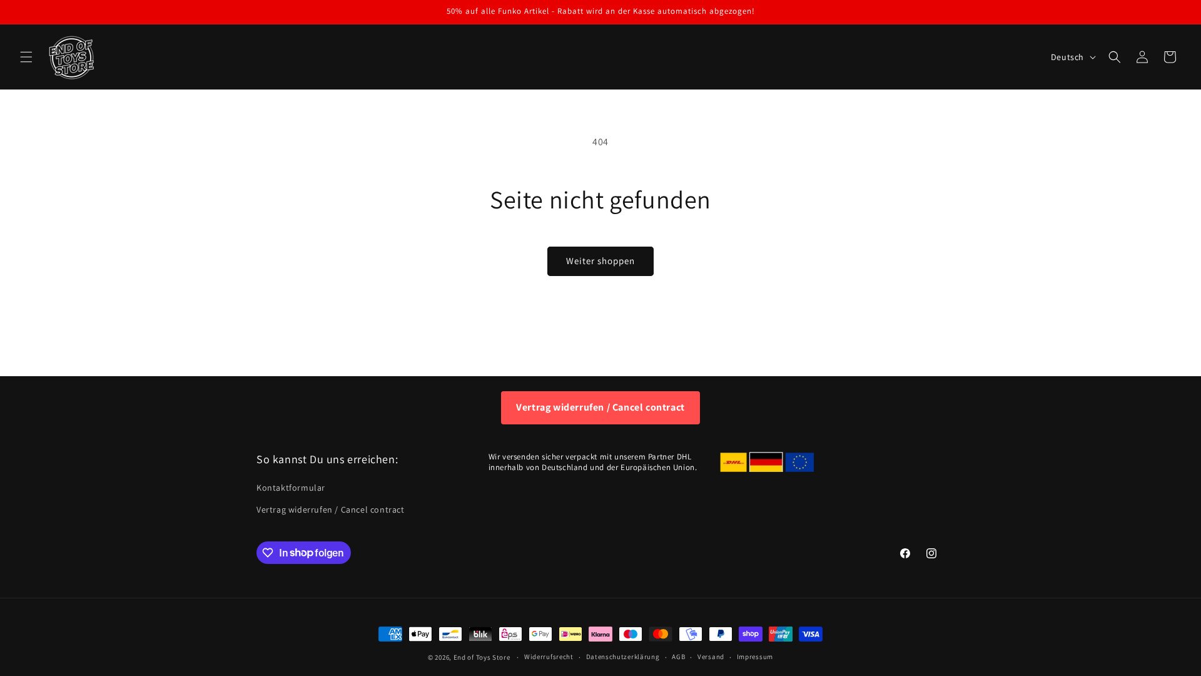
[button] (26, 57)
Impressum (755, 656)
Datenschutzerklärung (623, 656)
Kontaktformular (290, 487)
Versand (710, 656)
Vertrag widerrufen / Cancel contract (600, 407)
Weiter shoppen (600, 261)
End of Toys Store (482, 657)
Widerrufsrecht (549, 656)
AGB (678, 656)
